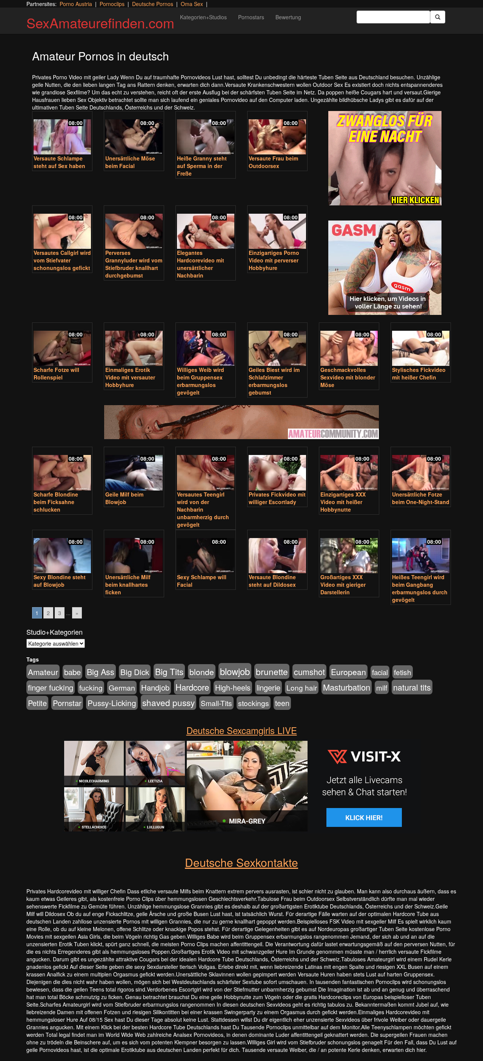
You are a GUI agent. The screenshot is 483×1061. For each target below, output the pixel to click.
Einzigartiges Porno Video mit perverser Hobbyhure (274, 260)
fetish (402, 672)
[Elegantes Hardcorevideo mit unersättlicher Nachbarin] (205, 228)
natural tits (412, 687)
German (122, 687)
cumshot (309, 671)
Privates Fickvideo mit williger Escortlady (277, 498)
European (348, 671)
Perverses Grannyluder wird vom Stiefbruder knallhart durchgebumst (133, 264)
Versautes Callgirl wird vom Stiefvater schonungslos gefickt (62, 260)
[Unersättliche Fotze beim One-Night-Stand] (420, 469)
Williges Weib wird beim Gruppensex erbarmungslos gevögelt (200, 381)
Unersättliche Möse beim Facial (130, 162)
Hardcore (192, 687)
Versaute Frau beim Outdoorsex (273, 162)
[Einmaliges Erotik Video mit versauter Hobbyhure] (134, 345)
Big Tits (169, 671)
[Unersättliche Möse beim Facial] (134, 134)
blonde (201, 671)
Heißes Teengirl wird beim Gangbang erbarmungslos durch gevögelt (420, 588)
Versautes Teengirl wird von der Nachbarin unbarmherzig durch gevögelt (203, 509)
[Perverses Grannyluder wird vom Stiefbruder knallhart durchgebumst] (134, 228)
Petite (37, 702)
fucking (91, 687)
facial (380, 672)
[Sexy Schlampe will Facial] (205, 552)
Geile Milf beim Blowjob (124, 498)
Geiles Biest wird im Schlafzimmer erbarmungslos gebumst (274, 381)
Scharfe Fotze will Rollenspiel (56, 373)
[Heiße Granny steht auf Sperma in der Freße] (205, 134)
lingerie (268, 687)
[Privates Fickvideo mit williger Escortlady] (277, 469)
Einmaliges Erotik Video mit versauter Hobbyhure (130, 377)
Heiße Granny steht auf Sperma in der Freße (202, 165)
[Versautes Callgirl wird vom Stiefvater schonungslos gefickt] (62, 228)
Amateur (43, 671)
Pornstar (67, 702)
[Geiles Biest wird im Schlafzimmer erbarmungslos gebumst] (277, 345)
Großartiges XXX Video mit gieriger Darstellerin (343, 584)
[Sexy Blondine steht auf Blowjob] (62, 552)
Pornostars (251, 17)
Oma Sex (192, 4)
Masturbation (346, 687)
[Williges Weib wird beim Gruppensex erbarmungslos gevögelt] (205, 345)
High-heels (233, 687)
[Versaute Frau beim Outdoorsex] (277, 134)
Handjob (155, 687)
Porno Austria (76, 4)
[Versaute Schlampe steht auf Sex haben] (62, 134)
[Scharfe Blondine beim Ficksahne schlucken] (62, 469)
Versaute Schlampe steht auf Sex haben (59, 162)
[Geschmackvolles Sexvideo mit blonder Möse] (349, 345)
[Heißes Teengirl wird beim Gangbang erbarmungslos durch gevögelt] (420, 552)
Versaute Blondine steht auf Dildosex (272, 580)
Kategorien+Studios (203, 17)
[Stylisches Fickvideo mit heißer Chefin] (420, 345)
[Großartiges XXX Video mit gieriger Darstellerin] (349, 552)
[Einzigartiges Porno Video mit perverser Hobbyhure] (277, 228)
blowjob (235, 671)
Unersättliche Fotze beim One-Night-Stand (420, 498)
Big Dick (134, 671)
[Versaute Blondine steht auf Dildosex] (277, 552)
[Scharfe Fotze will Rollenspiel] (62, 345)
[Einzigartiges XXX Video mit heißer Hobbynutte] (349, 469)
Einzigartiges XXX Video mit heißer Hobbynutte (343, 501)
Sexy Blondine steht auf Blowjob (60, 580)
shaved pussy (168, 702)
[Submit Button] (437, 17)
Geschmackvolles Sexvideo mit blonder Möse (347, 377)
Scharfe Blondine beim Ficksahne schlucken (56, 501)
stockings (253, 703)
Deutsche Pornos (152, 4)
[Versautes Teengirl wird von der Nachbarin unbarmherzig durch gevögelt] (205, 469)
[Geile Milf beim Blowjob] (134, 469)
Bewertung (288, 17)
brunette (272, 671)
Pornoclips (112, 4)
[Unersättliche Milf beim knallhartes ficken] (134, 552)
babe (72, 671)
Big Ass (100, 671)
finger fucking (50, 687)
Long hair (301, 687)
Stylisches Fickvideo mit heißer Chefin (419, 373)
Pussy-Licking (112, 702)
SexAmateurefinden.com (100, 22)
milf (381, 687)
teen (282, 703)
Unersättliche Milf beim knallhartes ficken (128, 584)
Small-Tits (216, 703)
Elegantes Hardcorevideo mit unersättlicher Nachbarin (200, 264)
